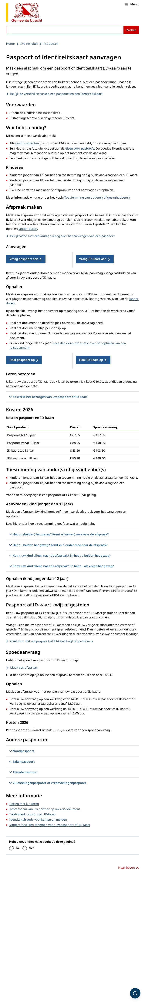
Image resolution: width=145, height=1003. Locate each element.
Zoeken (131, 30)
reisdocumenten (27, 143)
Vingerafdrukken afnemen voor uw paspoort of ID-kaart (49, 825)
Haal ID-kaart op (91, 360)
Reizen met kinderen (24, 804)
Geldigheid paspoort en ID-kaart (32, 814)
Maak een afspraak (24, 667)
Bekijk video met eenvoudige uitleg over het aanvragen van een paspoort (62, 236)
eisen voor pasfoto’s (79, 148)
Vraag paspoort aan (23, 259)
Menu (134, 4)
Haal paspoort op (22, 360)
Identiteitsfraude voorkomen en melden (38, 819)
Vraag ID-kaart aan (92, 259)
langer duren (28, 229)
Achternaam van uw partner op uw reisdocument (44, 809)
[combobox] (72, 30)
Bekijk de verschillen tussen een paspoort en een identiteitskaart (56, 94)
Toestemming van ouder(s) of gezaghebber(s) (97, 197)
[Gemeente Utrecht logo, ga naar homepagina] (24, 12)
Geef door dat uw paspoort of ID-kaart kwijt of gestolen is (51, 641)
